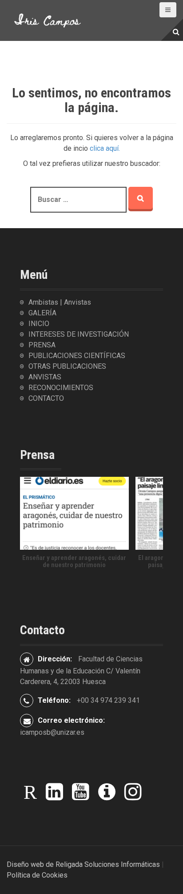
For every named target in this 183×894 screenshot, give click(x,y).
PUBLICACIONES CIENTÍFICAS (76, 355)
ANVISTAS (44, 377)
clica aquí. (105, 148)
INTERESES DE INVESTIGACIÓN (78, 334)
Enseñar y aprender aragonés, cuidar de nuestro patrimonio (74, 561)
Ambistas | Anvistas (59, 302)
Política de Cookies (37, 875)
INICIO (38, 323)
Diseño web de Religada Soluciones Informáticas (83, 864)
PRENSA (42, 345)
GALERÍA (42, 313)
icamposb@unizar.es (52, 732)
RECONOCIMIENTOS (60, 387)
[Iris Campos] (47, 20)
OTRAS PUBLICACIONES (67, 366)
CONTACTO (46, 398)
